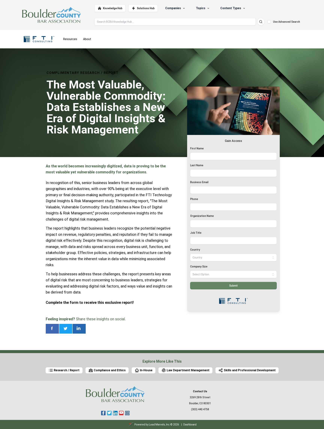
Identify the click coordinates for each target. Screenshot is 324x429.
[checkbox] (269, 21)
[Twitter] (109, 413)
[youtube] (121, 413)
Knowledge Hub (112, 8)
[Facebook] (103, 413)
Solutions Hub (145, 8)
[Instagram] (127, 413)
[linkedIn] (115, 413)
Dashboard (189, 424)
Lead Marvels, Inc (159, 424)
